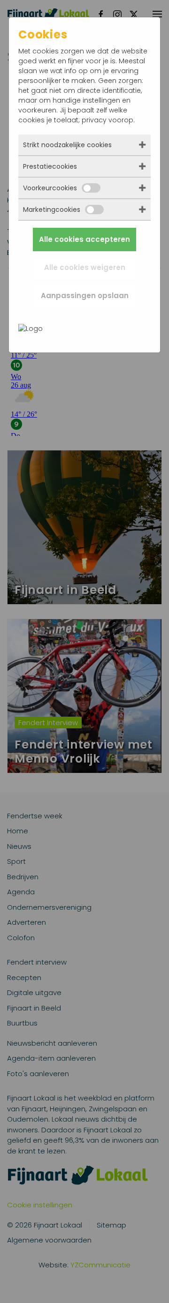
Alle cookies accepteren (84, 239)
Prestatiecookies (50, 166)
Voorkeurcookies (50, 188)
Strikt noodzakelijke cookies (67, 145)
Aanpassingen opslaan (85, 295)
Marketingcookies (51, 209)
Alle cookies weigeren (84, 267)
